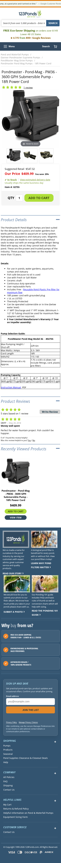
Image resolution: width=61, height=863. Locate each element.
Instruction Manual (11, 387)
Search (46, 46)
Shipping (8, 785)
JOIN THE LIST (30, 710)
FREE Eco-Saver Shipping (30, 32)
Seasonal (8, 754)
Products (8, 749)
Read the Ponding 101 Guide (45, 612)
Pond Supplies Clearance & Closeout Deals (25, 758)
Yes (29, 440)
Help (5, 762)
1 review (28, 87)
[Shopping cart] (55, 46)
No (34, 440)
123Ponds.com (30, 14)
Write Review (50, 411)
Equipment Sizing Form (15, 817)
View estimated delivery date (35, 179)
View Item (15, 517)
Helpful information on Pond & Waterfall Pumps (28, 813)
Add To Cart (15, 511)
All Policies (8, 777)
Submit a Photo (13, 611)
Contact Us (9, 789)
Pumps (6, 745)
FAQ (5, 781)
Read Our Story (12, 573)
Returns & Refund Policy (16, 808)
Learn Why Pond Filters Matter (41, 565)
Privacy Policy (11, 722)
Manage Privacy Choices (28, 722)
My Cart (7, 804)
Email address (12, 696)
